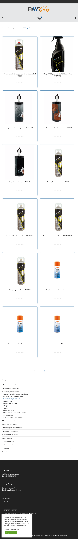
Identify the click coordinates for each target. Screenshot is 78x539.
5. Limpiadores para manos (10, 403)
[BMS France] (39, 9)
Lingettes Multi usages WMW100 (19, 182)
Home (3, 28)
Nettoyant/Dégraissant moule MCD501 (57, 182)
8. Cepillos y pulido (8, 410)
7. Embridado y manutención (10, 431)
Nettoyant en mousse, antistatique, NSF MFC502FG (57, 236)
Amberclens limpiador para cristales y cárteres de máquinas (57, 345)
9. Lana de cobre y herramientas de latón (14, 413)
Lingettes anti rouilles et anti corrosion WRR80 (57, 128)
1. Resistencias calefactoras (10, 385)
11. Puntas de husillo (8, 445)
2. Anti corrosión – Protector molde (13, 396)
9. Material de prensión (8, 438)
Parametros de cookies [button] (12, 530)
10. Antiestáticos (8, 415)
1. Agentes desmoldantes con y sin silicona (15, 394)
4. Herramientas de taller (9, 420)
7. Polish (5, 408)
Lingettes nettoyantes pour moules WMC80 (20, 128)
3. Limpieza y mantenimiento (14, 28)
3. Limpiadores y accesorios (11, 399)
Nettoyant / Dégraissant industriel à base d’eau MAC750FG (57, 75)
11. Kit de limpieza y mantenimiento (13, 417)
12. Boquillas (5, 448)
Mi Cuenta (5, 502)
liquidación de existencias (9, 452)
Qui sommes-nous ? (8, 488)
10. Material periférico (8, 441)
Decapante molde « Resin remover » (19, 344)
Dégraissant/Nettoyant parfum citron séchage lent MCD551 (20, 75)
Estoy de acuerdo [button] (11, 533)
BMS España (6, 514)
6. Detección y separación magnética (12, 427)
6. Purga (5, 406)
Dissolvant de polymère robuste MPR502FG (20, 236)
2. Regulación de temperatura (10, 388)
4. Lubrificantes (7, 401)
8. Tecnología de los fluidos (10, 434)
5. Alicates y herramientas (9, 424)
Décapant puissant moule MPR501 (20, 290)
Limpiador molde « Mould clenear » (57, 290)
